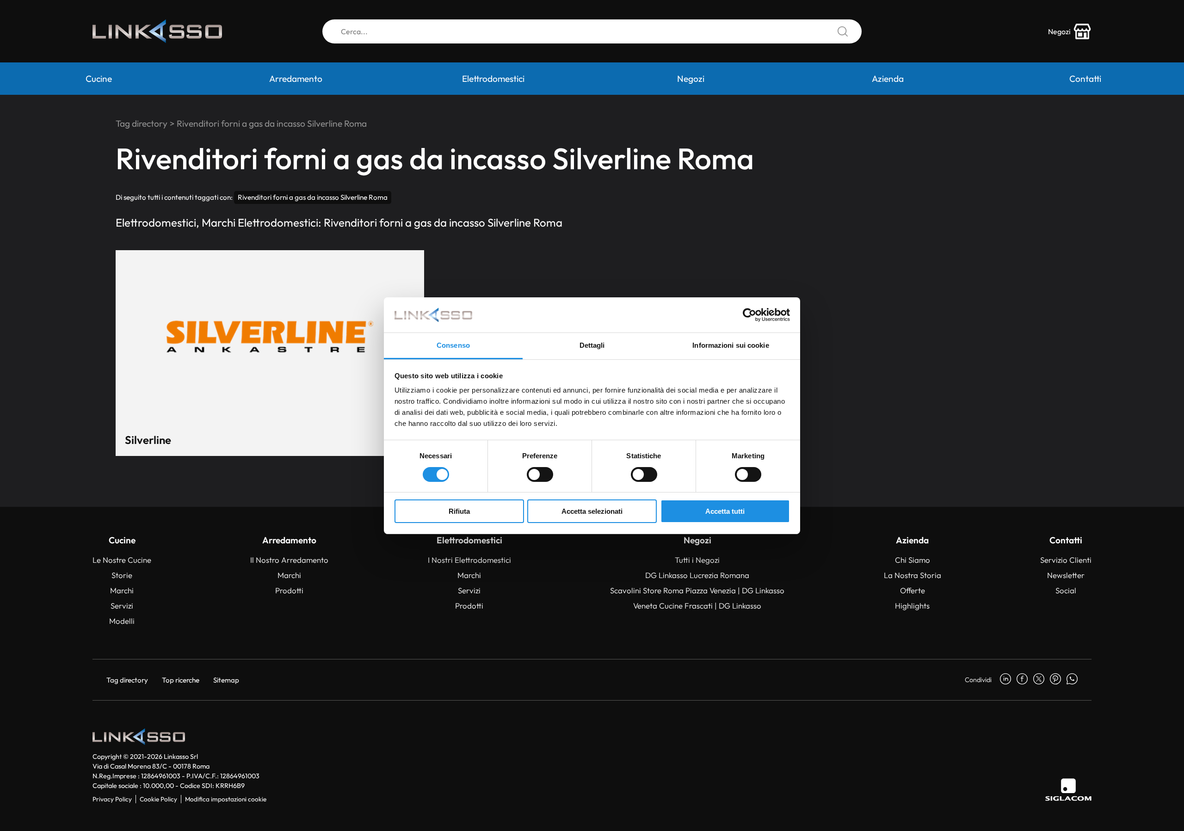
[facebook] (1022, 679)
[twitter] (1038, 679)
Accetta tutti (725, 511)
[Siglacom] (1068, 789)
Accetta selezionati (592, 511)
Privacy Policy (112, 799)
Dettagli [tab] (592, 345)
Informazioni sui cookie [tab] (730, 345)
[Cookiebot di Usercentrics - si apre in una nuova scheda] (749, 315)
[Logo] (157, 31)
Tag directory (141, 123)
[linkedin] (1005, 679)
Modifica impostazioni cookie (225, 799)
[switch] (540, 474)
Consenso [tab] (453, 345)
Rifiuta (459, 511)
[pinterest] (1055, 679)
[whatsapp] (1072, 679)
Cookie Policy (158, 799)
